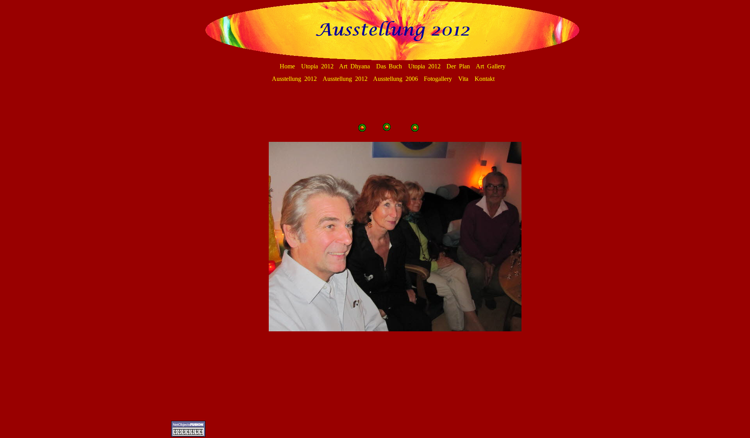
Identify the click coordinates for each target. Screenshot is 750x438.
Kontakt (485, 78)
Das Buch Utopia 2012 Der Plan (423, 66)
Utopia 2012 (317, 66)
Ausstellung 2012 (294, 78)
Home (287, 66)
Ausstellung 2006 (395, 78)
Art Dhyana (354, 66)
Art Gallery (490, 66)
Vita (463, 78)
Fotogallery (438, 78)
